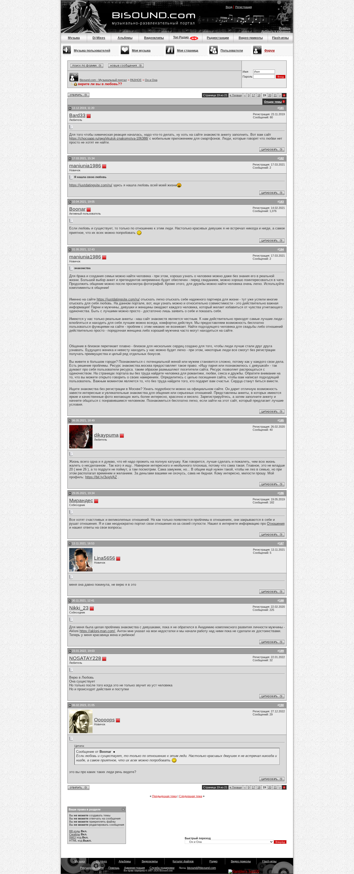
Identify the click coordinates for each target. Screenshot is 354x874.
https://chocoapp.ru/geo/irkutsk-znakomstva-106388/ (108, 138)
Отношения (276, 523)
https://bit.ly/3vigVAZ (101, 477)
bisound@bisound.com (201, 867)
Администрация (134, 867)
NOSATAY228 (85, 658)
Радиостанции (218, 38)
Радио (213, 861)
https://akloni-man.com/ (97, 631)
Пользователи (232, 50)
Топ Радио (181, 37)
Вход (229, 7)
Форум (269, 50)
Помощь (285, 28)
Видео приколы (251, 38)
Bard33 (77, 115)
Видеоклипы (154, 38)
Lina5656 (104, 558)
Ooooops (104, 719)
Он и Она (151, 79)
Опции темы (273, 101)
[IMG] (72, 837)
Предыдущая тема (164, 796)
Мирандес (81, 500)
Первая (236, 95)
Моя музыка (141, 50)
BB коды (74, 831)
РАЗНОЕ (135, 79)
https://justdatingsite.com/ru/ (90, 185)
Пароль (247, 76)
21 (275, 95)
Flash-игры (280, 38)
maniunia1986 (85, 165)
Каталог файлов (183, 861)
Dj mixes (101, 861)
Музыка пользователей (92, 50)
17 (253, 95)
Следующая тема (190, 796)
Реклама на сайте (92, 867)
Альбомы (125, 38)
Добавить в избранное (276, 31)
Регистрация (243, 7)
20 (269, 95)
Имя (245, 71)
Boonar (77, 209)
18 (258, 95)
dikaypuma (106, 435)
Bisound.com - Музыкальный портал (103, 79)
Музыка (74, 38)
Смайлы (74, 834)
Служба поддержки (162, 867)
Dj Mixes (99, 38)
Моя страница (187, 50)
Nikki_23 (79, 608)
